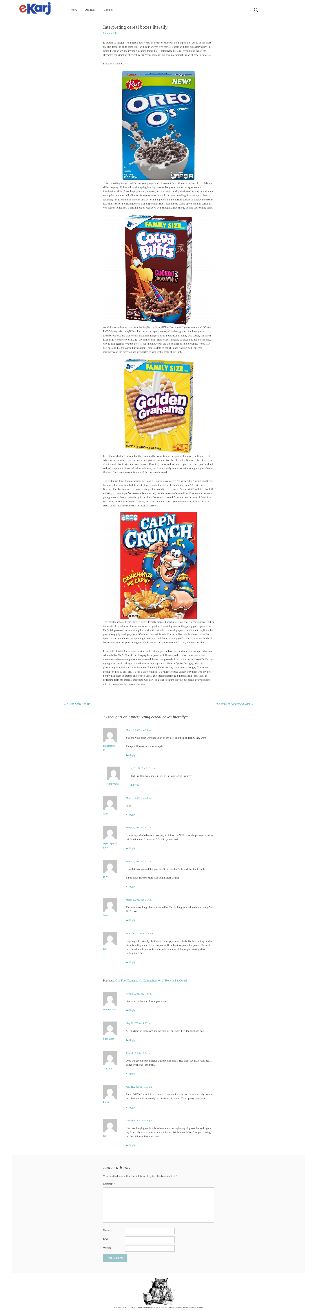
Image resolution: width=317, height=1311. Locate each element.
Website (107, 1247)
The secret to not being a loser (234, 703)
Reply (132, 755)
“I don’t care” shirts (76, 703)
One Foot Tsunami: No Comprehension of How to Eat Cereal (151, 980)
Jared (105, 915)
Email (106, 1239)
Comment (109, 1184)
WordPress (162, 1307)
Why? (73, 9)
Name (106, 1230)
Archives (90, 9)
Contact (108, 9)
